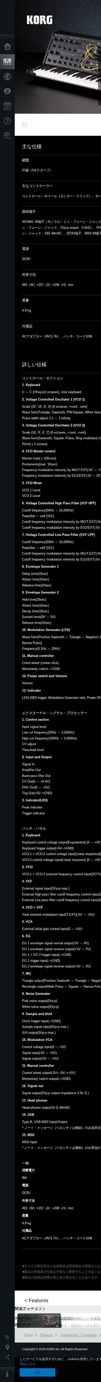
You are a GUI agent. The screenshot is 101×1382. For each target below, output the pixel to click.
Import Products (8, 76)
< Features (36, 1300)
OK (37, 1372)
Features (8, 91)
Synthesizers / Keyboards (78, 1335)
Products (8, 61)
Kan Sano (55, 1324)
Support (8, 121)
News (8, 1338)
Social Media (8, 1357)
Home (8, 46)
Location (8, 1347)
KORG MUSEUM (60, 1318)
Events (8, 106)
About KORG (8, 1374)
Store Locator (8, 135)
